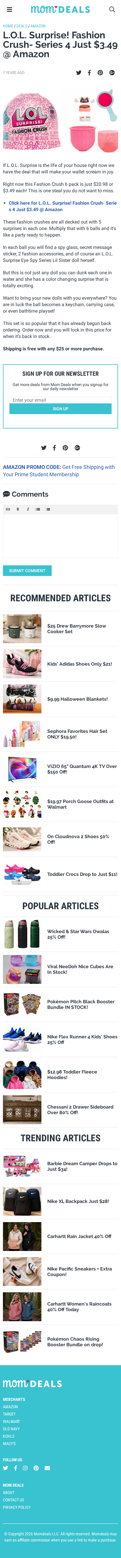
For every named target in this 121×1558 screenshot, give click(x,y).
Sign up (60, 408)
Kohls (8, 1436)
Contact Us (13, 1500)
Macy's (9, 1443)
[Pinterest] (100, 73)
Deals (21, 26)
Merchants (14, 1399)
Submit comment (27, 570)
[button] (8, 509)
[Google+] (112, 73)
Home (8, 26)
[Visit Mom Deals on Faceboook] (15, 1468)
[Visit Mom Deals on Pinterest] (36, 1468)
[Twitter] (79, 73)
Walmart (11, 1421)
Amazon (38, 26)
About (8, 1492)
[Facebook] (89, 73)
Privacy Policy (17, 1507)
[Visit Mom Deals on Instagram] (25, 1468)
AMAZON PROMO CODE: (32, 467)
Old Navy (11, 1428)
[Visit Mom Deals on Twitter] (5, 1468)
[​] (60, 536)
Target (9, 1414)
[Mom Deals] (60, 9)
